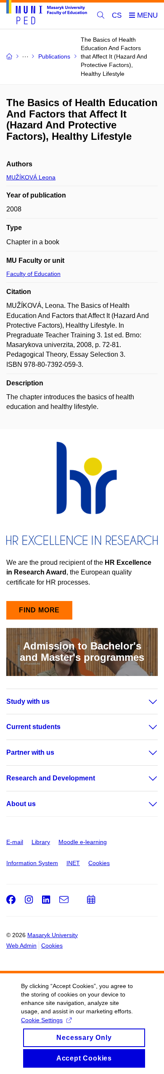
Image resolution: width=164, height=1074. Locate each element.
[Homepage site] (46, 13)
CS (117, 15)
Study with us (28, 701)
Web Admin (21, 945)
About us (21, 803)
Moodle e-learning (82, 842)
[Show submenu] (144, 701)
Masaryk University (52, 935)
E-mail (14, 842)
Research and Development (50, 778)
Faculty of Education (33, 273)
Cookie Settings (42, 1020)
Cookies (99, 863)
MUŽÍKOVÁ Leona (31, 177)
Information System (32, 863)
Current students (33, 726)
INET (73, 863)
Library (41, 842)
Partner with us (30, 752)
